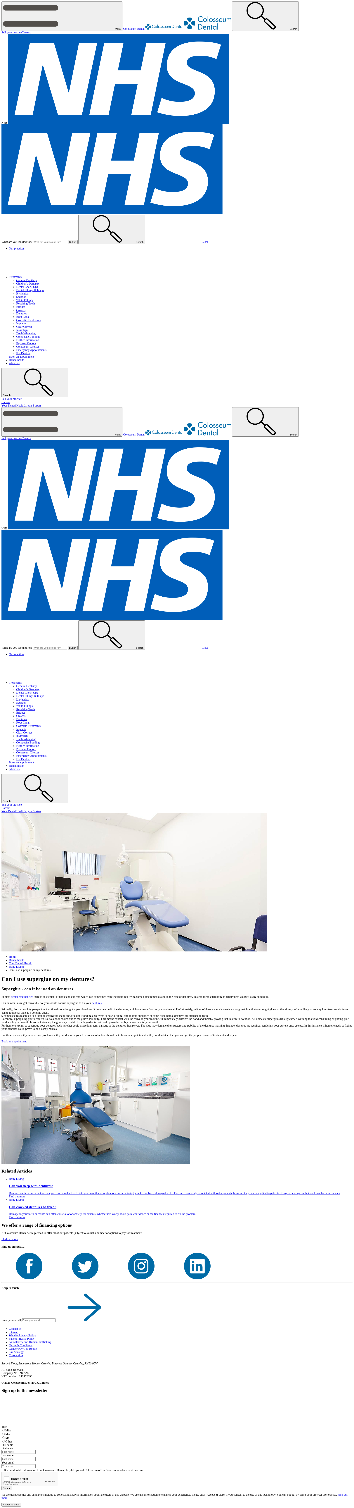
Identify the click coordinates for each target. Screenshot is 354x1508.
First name (7, 1448)
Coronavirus (16, 1355)
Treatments (15, 276)
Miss (8, 1430)
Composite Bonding (28, 336)
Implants (21, 323)
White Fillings (24, 300)
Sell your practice (11, 32)
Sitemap (13, 1332)
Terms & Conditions (20, 1345)
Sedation (21, 296)
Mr (7, 1437)
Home (12, 956)
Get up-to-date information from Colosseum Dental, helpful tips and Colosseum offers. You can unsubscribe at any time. (75, 1470)
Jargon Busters (32, 405)
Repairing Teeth (25, 303)
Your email (7, 1462)
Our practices (16, 248)
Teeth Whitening (26, 333)
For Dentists (23, 353)
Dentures (21, 313)
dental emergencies (22, 996)
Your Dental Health (12, 405)
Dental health (16, 359)
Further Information (27, 340)
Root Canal (23, 316)
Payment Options (26, 343)
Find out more (9, 1239)
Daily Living (16, 966)
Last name (7, 1455)
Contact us (15, 1328)
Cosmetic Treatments (28, 320)
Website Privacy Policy (22, 1335)
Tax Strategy (16, 1352)
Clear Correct (24, 326)
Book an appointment (21, 356)
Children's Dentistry (27, 283)
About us (14, 363)
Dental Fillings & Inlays (30, 290)
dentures (97, 1003)
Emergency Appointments (31, 350)
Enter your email (11, 1320)
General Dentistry (26, 280)
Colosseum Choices (27, 346)
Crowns (20, 310)
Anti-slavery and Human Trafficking (30, 1342)
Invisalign (22, 330)
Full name (7, 1444)
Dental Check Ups (27, 286)
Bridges (20, 306)
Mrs (7, 1434)
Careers (26, 32)
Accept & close (11, 1504)
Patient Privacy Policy (21, 1338)
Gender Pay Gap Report (23, 1348)
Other (8, 1441)
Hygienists (22, 293)
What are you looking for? (16, 241)
